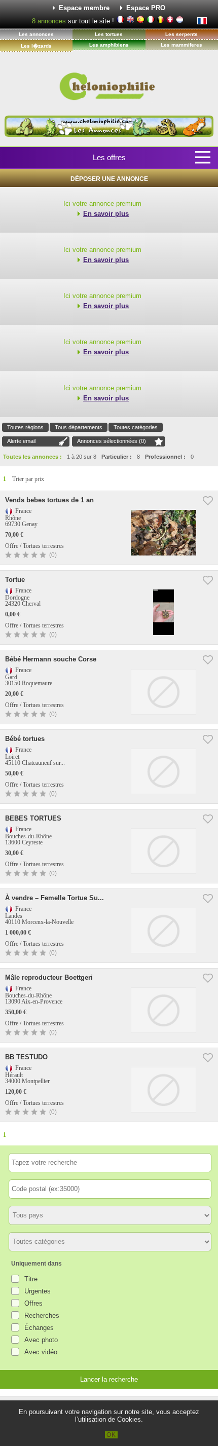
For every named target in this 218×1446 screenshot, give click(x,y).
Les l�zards (36, 46)
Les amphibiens (109, 45)
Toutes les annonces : (32, 457)
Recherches (41, 1315)
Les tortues (109, 34)
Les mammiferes (181, 45)
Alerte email (21, 441)
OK (111, 1435)
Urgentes (37, 1291)
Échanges (39, 1327)
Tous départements (78, 427)
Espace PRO (145, 8)
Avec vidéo (40, 1352)
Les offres (109, 157)
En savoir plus (106, 213)
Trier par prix (28, 479)
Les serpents (181, 34)
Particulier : (116, 457)
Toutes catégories (136, 427)
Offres (33, 1303)
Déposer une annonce (109, 178)
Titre (31, 1279)
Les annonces (36, 34)
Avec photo (41, 1340)
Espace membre (84, 8)
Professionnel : (165, 457)
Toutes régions (25, 427)
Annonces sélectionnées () (111, 441)
